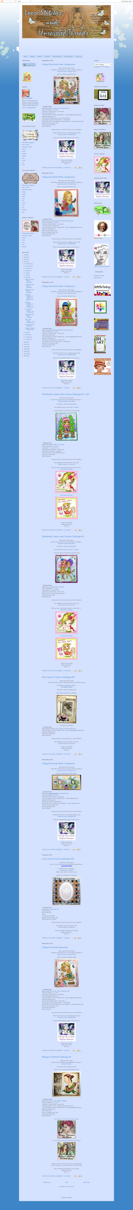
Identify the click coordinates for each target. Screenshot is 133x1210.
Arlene (24, 192)
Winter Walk (53, 444)
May (27, 277)
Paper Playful (97, 277)
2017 (25, 353)
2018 (25, 351)
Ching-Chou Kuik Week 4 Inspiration (58, 64)
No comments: (67, 167)
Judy (23, 242)
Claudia (24, 153)
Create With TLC (54, 909)
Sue (23, 212)
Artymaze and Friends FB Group (67, 728)
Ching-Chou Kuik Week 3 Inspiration (58, 177)
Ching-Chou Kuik (65, 108)
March (27, 334)
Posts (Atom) (70, 1186)
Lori (23, 207)
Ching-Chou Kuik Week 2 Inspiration (58, 286)
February (28, 337)
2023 (25, 261)
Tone (23, 164)
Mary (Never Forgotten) (28, 142)
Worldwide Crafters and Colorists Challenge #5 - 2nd (65, 394)
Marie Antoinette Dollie (55, 330)
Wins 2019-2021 (69, 56)
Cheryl (24, 149)
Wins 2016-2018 (57, 56)
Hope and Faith (53, 793)
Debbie (24, 156)
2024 (25, 259)
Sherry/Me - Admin (27, 147)
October (28, 268)
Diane (23, 196)
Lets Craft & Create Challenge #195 (58, 859)
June (27, 275)
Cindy (23, 151)
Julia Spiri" (76, 407)
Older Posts (86, 1182)
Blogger (70, 1197)
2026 (25, 255)
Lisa (23, 205)
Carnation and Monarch (55, 221)
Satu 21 (52, 1101)
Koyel (23, 203)
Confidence (53, 587)
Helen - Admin (25, 144)
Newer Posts (46, 1182)
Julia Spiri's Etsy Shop (66, 495)
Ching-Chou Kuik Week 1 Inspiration (58, 763)
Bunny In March (53, 108)
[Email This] (74, 168)
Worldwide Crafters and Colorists (66, 401)
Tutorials (32, 56)
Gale (23, 198)
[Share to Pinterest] (81, 168)
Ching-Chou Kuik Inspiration (55, 947)
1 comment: (66, 276)
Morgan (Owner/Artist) (28, 233)
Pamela (24, 209)
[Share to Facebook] (80, 168)
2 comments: (66, 938)
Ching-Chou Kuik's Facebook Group (66, 71)
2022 (25, 342)
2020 (25, 346)
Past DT (40, 56)
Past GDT (47, 56)
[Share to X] (78, 168)
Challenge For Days (99, 275)
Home (25, 56)
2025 (25, 257)
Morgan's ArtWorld (66, 1064)
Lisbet (23, 160)
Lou (23, 162)
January (28, 339)
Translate (106, 67)
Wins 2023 (78, 56)
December (28, 263)
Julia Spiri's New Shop (66, 469)
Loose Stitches (28, 98)
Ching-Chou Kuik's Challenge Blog (66, 134)
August (28, 270)
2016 (25, 356)
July (27, 273)
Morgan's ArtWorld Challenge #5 (56, 1057)
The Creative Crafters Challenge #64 (58, 677)
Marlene (24, 246)
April (27, 332)
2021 (25, 344)
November (28, 266)
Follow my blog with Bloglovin (102, 266)
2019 (25, 349)
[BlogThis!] (76, 168)
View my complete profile (28, 107)
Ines (23, 158)
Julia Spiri (61, 444)
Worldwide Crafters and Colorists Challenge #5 (63, 536)
